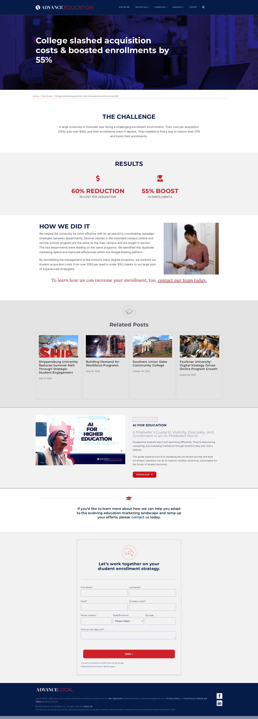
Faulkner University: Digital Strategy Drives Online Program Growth (199, 365)
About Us (88, 706)
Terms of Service (103, 666)
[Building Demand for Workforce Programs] (105, 350)
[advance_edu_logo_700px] (64, 6)
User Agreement (115, 698)
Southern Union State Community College (150, 363)
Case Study (46, 96)
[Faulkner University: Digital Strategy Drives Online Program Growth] (199, 350)
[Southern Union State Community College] (152, 350)
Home (36, 96)
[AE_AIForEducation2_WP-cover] (80, 440)
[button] (203, 7)
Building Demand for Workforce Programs (102, 363)
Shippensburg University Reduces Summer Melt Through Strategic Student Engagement (58, 367)
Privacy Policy (86, 666)
